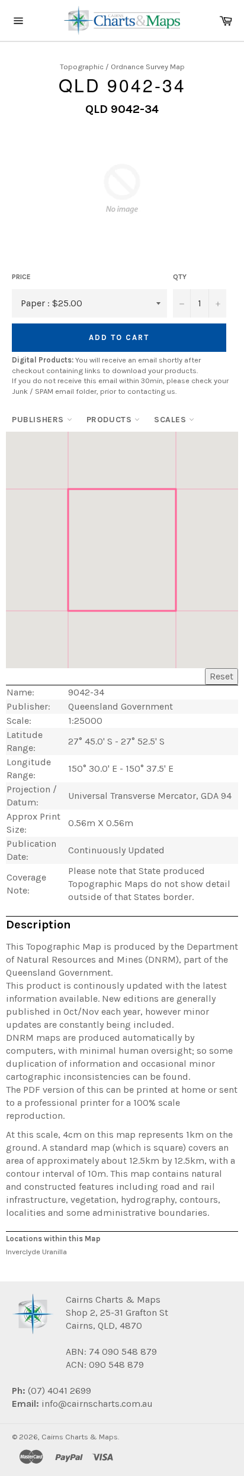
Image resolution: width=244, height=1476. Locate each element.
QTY (180, 277)
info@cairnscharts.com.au (97, 1403)
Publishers (39, 420)
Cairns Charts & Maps (79, 1436)
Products (110, 420)
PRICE (21, 277)
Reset (221, 676)
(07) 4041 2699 (58, 1390)
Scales (171, 420)
